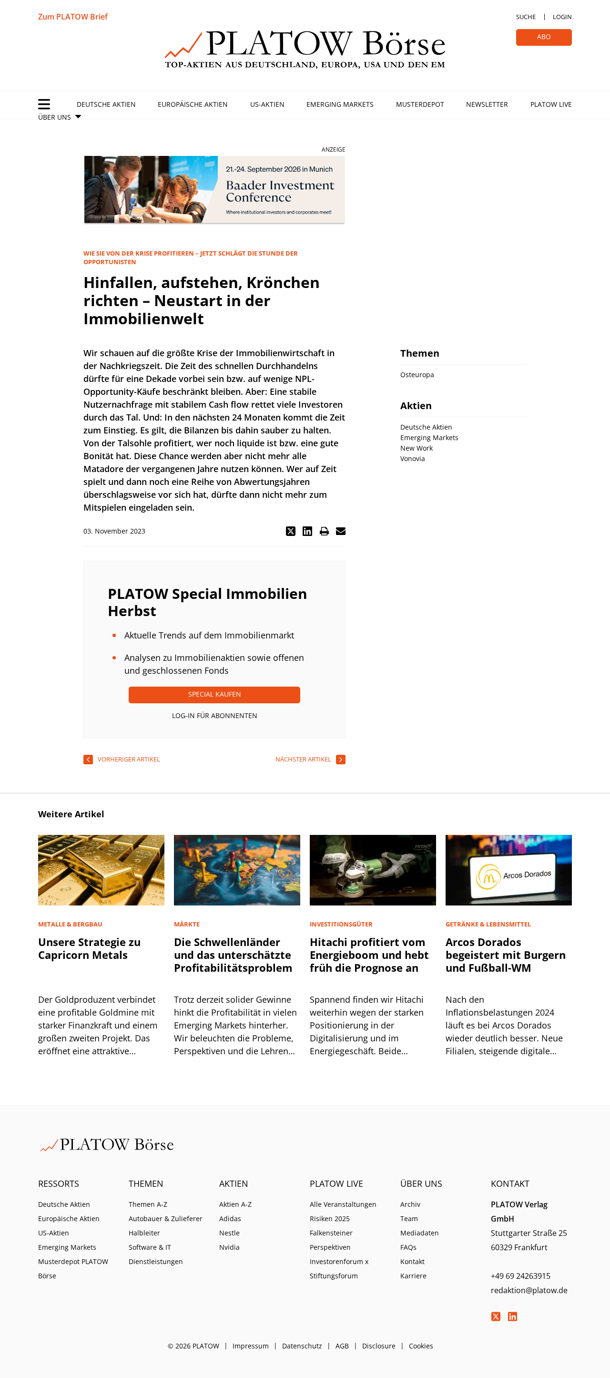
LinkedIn (512, 1316)
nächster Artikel (303, 759)
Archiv (410, 1204)
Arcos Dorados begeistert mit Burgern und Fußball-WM (506, 955)
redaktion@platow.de (529, 1290)
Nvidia (229, 1247)
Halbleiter (144, 1232)
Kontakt (412, 1261)
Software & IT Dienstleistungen (156, 1254)
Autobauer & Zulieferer (166, 1218)
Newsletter (487, 104)
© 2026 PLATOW (193, 1345)
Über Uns (54, 117)
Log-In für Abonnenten (214, 715)
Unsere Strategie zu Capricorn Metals (89, 948)
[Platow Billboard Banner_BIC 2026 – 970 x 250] (214, 190)
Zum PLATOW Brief (73, 16)
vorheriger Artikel (129, 759)
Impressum (251, 1345)
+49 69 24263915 (520, 1276)
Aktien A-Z (235, 1204)
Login (562, 16)
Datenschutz (302, 1345)
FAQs (408, 1247)
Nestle (229, 1232)
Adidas (230, 1218)
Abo (544, 36)
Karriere (413, 1275)
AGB (342, 1345)
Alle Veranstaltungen (343, 1204)
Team (409, 1218)
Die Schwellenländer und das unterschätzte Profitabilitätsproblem (233, 955)
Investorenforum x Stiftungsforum (339, 1268)
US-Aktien (267, 104)
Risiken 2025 (330, 1218)
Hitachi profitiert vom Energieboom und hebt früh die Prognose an (369, 955)
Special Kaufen (214, 694)
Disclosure (379, 1345)
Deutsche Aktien (106, 104)
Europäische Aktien (193, 104)
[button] (290, 531)
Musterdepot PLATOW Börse (73, 1268)
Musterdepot (420, 104)
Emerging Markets (340, 104)
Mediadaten (419, 1232)
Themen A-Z (148, 1204)
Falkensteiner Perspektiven (331, 1240)
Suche (526, 16)
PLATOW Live (551, 104)
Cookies (421, 1345)
